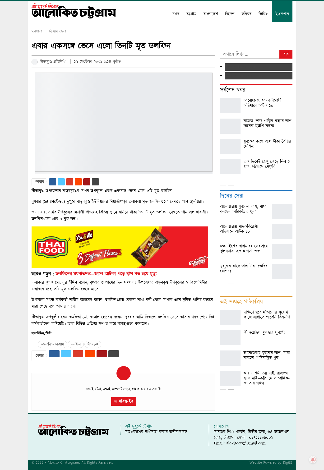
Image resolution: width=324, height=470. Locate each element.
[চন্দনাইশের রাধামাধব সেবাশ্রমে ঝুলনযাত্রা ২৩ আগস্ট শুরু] (282, 251)
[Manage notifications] (313, 459)
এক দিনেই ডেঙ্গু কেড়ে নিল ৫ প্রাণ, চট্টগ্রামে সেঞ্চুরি (267, 164)
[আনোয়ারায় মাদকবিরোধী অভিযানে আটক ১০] (230, 105)
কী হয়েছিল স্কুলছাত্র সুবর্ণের (265, 333)
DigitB (287, 462)
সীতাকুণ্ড (93, 344)
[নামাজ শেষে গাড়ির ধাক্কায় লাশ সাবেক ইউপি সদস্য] (230, 126)
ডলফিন (76, 344)
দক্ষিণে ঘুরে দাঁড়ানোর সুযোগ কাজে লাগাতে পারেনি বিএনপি (267, 314)
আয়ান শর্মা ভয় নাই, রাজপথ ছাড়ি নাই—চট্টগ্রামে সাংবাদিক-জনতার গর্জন (267, 378)
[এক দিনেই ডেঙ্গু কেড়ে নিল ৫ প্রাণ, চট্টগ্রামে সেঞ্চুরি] (230, 166)
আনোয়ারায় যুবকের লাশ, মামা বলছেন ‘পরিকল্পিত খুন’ (267, 355)
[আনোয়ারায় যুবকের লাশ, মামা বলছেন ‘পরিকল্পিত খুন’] (282, 211)
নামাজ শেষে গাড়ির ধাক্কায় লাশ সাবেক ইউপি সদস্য (268, 123)
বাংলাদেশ (211, 14)
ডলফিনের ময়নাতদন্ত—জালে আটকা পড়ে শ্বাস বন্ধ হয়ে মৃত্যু (106, 274)
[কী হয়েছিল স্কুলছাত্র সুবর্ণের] (230, 337)
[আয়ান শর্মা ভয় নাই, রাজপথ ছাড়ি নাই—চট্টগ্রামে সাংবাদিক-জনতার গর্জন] (230, 378)
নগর (175, 14)
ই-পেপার (282, 14)
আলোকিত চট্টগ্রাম (52, 344)
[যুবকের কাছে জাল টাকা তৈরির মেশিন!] (230, 146)
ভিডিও (263, 14)
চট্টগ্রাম (191, 14)
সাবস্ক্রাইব (126, 401)
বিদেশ (230, 14)
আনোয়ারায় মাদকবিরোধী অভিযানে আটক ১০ (262, 103)
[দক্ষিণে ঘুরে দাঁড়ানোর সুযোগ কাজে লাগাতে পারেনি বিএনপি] (230, 317)
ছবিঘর (246, 14)
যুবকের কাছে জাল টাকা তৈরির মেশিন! (267, 143)
